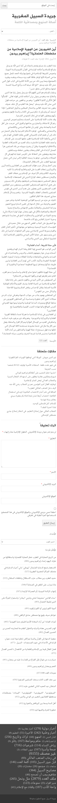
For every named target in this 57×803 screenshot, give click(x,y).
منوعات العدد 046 (48, 673)
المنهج (35, 737)
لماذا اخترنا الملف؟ (48, 407)
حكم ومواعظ (29, 741)
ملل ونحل (20, 779)
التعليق (52, 438)
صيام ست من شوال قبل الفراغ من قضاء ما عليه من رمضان (32, 660)
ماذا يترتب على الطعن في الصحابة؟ (41, 585)
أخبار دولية (45, 729)
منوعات (31, 783)
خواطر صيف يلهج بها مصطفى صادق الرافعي (37, 615)
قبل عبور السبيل (43, 762)
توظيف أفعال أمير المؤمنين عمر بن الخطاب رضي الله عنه (32, 384)
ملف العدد (45, 40)
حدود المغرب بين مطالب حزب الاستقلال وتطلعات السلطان (32, 578)
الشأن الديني (49, 737)
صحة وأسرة (45, 750)
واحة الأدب (46, 787)
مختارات (25, 766)
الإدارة (41, 59)
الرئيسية (53, 40)
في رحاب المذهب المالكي (38, 758)
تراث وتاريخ (16, 737)
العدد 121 (43, 341)
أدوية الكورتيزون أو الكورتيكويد (43, 608)
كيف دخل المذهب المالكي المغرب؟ (42, 388)
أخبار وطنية (45, 733)
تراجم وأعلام (49, 741)
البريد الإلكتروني (48, 484)
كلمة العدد (19, 762)
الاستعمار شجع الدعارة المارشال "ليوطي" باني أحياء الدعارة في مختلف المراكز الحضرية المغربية (30, 570)
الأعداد (53, 534)
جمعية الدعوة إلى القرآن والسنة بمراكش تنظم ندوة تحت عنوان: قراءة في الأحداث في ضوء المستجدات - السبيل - (30, 641)
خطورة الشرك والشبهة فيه (45, 710)
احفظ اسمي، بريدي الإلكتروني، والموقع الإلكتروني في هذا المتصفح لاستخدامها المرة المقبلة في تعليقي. (28, 514)
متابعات (51, 766)
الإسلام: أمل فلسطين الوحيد (44, 403)
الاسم (53, 472)
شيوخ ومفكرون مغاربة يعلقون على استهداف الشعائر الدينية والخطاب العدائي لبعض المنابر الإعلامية (31, 378)
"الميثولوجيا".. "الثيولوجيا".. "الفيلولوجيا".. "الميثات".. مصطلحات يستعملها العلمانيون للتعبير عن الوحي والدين (29, 695)
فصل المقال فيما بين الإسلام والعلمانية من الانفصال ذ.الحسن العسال (28, 649)
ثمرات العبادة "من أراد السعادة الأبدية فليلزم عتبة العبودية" (32, 622)
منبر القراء (48, 783)
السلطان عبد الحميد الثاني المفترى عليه (40, 686)
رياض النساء (45, 745)
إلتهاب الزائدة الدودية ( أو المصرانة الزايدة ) (38, 591)
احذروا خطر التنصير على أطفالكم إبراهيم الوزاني (35, 373)
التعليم (14, 733)
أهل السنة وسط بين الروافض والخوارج (40, 703)
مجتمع (39, 766)
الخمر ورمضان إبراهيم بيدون (44, 666)
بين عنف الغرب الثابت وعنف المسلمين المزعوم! (37, 680)
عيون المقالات (25, 750)
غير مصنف (42, 754)
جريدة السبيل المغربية (34, 16)
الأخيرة (26, 733)
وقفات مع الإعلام (22, 787)
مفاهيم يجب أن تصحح (41, 775)
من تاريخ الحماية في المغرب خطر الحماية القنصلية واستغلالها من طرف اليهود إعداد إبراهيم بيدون (29, 559)
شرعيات (23, 745)
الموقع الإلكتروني (49, 496)
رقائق (12, 741)
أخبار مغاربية (25, 729)
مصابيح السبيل (42, 770)
